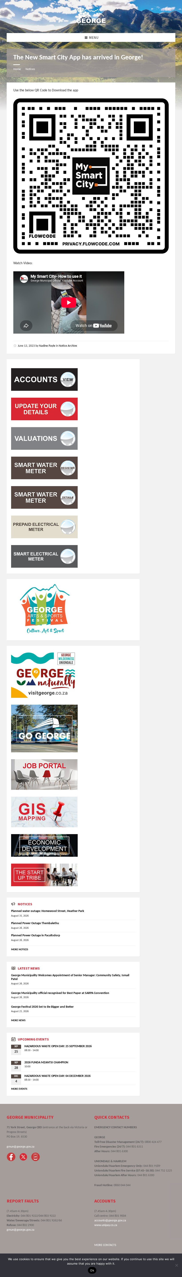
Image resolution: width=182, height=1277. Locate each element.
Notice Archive (68, 346)
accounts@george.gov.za (110, 1220)
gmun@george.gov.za (20, 1146)
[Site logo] (91, 24)
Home (17, 69)
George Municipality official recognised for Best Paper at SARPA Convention (60, 993)
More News (18, 1020)
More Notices (19, 949)
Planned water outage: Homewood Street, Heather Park (47, 911)
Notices (30, 69)
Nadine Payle (47, 346)
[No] (176, 1265)
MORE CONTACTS (105, 1245)
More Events (19, 1089)
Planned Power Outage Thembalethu (35, 923)
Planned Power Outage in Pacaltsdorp (35, 935)
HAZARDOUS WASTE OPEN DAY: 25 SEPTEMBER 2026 (58, 1046)
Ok (92, 1270)
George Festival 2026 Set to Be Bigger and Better (42, 1007)
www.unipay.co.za (105, 1225)
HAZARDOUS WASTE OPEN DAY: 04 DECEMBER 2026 (57, 1076)
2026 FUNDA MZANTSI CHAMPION (46, 1062)
